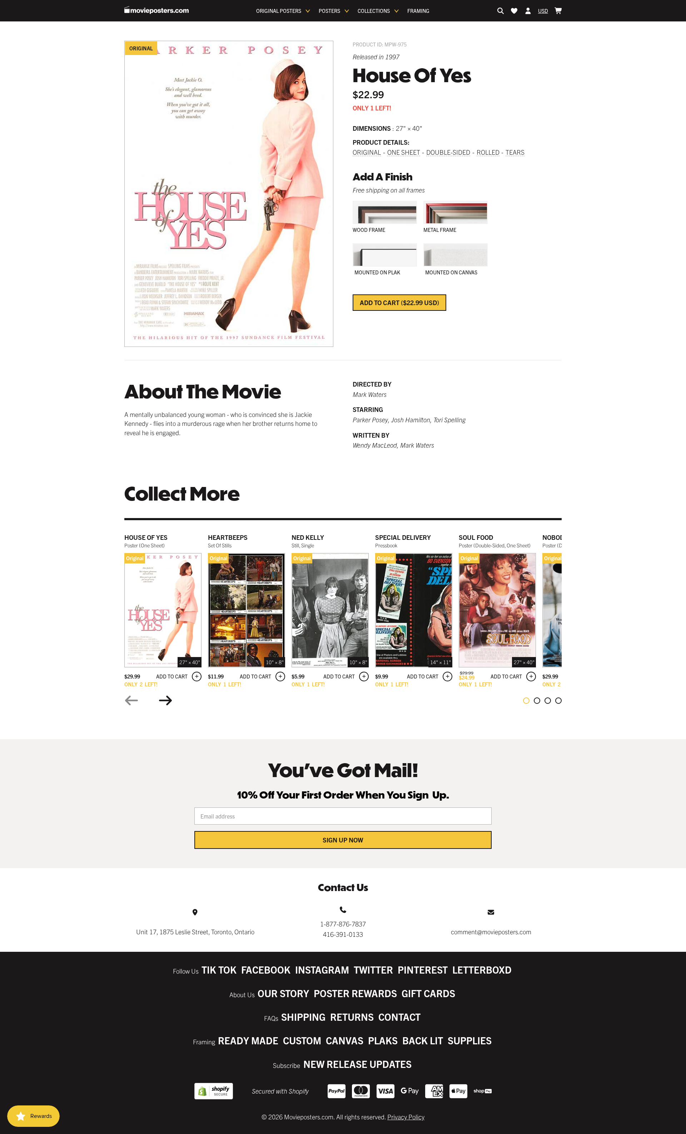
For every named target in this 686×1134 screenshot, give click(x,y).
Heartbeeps (228, 537)
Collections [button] (374, 11)
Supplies (470, 1040)
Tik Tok (219, 969)
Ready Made (248, 1040)
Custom (302, 1040)
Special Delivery (403, 537)
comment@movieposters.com (491, 931)
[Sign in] (528, 10)
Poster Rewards (355, 993)
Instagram (322, 969)
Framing (418, 11)
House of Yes (146, 537)
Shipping (303, 1016)
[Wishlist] (514, 10)
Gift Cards (428, 993)
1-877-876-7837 (343, 924)
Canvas (344, 1040)
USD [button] (543, 11)
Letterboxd (482, 969)
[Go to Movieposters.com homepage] (156, 10)
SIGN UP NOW (343, 840)
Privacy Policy (405, 1117)
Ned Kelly (308, 537)
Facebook (265, 969)
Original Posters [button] (278, 11)
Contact (399, 1016)
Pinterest (423, 969)
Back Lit (422, 1040)
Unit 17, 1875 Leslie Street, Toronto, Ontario (195, 931)
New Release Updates (357, 1064)
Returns (352, 1016)
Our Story (283, 993)
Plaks (383, 1040)
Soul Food (476, 537)
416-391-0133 (343, 934)
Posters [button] (329, 11)
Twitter (373, 969)
